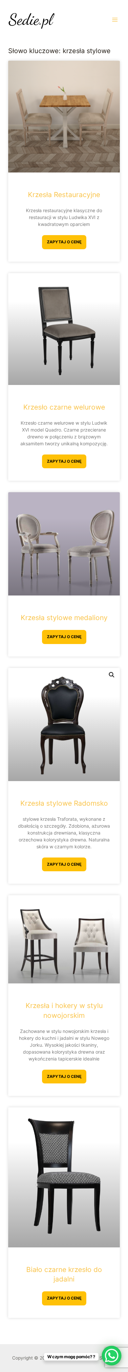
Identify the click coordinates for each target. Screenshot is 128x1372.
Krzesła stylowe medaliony (64, 618)
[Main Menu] (115, 19)
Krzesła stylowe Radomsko (64, 803)
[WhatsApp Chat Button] (111, 1355)
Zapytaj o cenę (64, 241)
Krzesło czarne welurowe (64, 407)
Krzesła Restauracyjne (64, 195)
